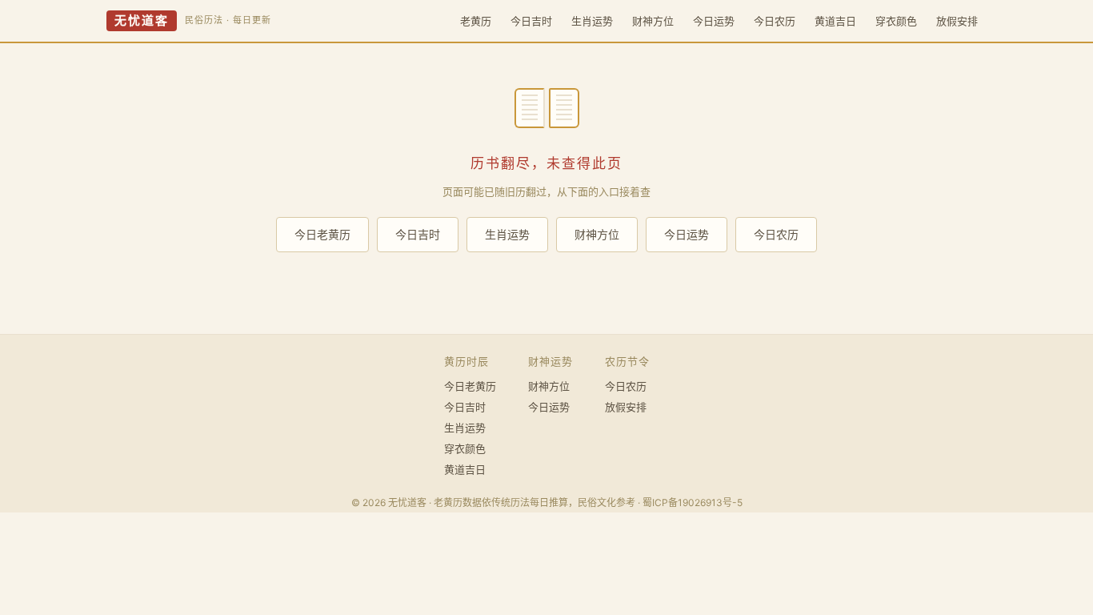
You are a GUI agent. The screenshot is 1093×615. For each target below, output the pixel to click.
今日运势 (714, 20)
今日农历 (774, 20)
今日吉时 (531, 20)
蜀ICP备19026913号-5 (693, 502)
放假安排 (957, 20)
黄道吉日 (835, 20)
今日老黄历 (322, 234)
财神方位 (653, 20)
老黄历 (475, 20)
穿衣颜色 (896, 20)
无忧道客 (141, 20)
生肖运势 (592, 20)
